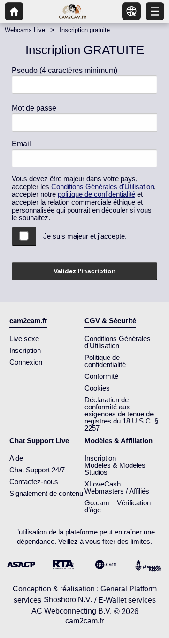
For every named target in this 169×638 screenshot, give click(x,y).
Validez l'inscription (85, 271)
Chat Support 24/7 (37, 470)
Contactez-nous (33, 482)
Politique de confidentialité (105, 360)
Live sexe (24, 339)
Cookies (97, 388)
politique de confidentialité (96, 194)
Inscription (25, 350)
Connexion (25, 362)
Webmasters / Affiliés (116, 491)
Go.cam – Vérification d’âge (117, 506)
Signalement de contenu (46, 493)
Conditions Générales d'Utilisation (102, 187)
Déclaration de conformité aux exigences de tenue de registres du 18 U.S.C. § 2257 (121, 414)
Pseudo (64, 70)
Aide (16, 458)
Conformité (101, 376)
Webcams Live (25, 29)
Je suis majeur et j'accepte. (85, 236)
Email (21, 144)
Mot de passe (34, 108)
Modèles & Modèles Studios (115, 468)
